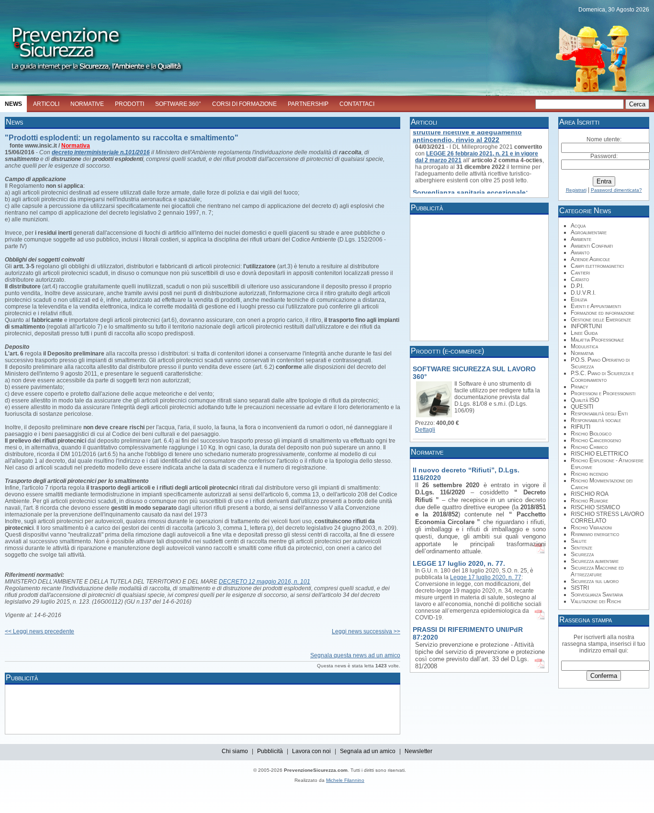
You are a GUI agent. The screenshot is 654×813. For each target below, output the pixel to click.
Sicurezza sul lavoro (595, 581)
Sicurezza (582, 554)
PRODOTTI (129, 104)
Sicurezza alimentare (595, 561)
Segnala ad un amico (367, 751)
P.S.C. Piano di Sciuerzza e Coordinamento (602, 376)
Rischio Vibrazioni (591, 527)
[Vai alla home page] (91, 74)
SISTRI (580, 587)
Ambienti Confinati (592, 245)
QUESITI (582, 406)
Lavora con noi (311, 751)
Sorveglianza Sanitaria (597, 594)
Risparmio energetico (595, 534)
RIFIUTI (580, 427)
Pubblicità (270, 751)
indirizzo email (598, 650)
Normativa (75, 145)
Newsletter (418, 751)
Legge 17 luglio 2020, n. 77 (485, 577)
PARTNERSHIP (308, 104)
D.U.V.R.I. (583, 292)
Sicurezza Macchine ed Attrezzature (597, 571)
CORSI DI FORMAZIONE (244, 104)
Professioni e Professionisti (603, 393)
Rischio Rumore (589, 500)
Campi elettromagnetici (597, 266)
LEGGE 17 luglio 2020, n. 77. (459, 563)
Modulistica (584, 346)
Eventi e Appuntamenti (596, 306)
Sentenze (581, 547)
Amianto (580, 252)
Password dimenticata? (616, 190)
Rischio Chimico (589, 447)
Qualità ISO (585, 400)
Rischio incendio (589, 473)
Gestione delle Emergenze (601, 319)
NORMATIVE (87, 104)
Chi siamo (235, 751)
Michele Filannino (345, 780)
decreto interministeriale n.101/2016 (101, 152)
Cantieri (580, 272)
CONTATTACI (356, 104)
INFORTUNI (586, 326)
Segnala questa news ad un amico (355, 655)
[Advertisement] (182, 708)
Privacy (579, 386)
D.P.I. (577, 286)
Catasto (580, 279)
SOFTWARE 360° (178, 104)
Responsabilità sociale (596, 420)
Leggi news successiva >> (366, 631)
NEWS (13, 104)
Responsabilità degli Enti (599, 413)
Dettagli (425, 429)
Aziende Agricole (590, 259)
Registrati (576, 190)
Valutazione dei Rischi (596, 601)
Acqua (578, 225)
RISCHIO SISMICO (595, 507)
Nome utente (603, 139)
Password (603, 156)
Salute (578, 541)
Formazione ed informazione (602, 312)
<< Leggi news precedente (39, 631)
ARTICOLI (46, 104)
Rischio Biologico (591, 433)
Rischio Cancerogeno (596, 440)
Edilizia (579, 299)
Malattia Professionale (597, 339)
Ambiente (581, 239)
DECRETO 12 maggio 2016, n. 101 (264, 581)
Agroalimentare (589, 232)
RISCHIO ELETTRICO (599, 453)
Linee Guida (584, 333)
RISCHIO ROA (590, 494)
